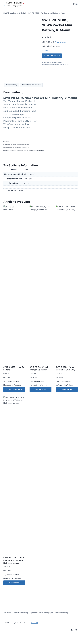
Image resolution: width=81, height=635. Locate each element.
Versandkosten (60, 42)
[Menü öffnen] (70, 4)
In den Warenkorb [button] (14, 389)
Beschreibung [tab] (11, 85)
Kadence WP (34, 623)
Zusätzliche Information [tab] (31, 85)
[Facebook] (72, 630)
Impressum (7, 613)
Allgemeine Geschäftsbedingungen (41, 613)
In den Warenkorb (52, 55)
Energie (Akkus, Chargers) (57, 64)
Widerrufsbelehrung (61, 613)
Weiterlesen (40, 389)
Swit (68, 64)
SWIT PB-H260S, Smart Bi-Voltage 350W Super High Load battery (13, 560)
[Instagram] (76, 630)
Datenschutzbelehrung (20, 613)
